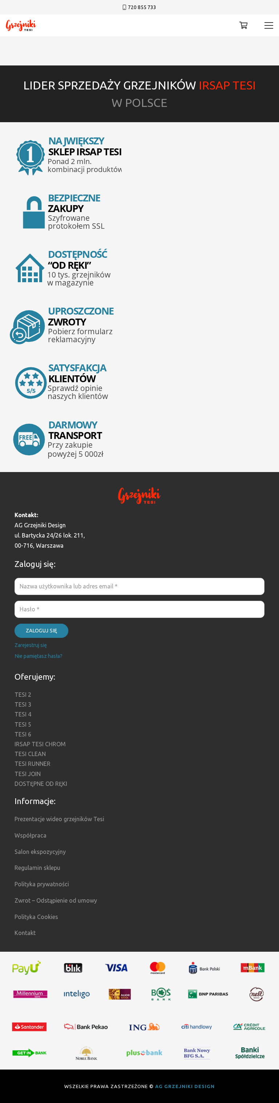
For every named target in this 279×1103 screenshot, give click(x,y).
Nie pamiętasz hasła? (38, 656)
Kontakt (25, 933)
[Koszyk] (244, 25)
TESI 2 (23, 694)
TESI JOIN (28, 774)
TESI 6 (23, 734)
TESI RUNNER (32, 763)
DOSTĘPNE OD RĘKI (41, 783)
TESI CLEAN (30, 754)
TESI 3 (23, 704)
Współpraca (30, 835)
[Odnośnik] (21, 25)
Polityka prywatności (42, 884)
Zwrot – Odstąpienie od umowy (56, 900)
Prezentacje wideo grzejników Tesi (59, 819)
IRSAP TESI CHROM (40, 744)
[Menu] (269, 25)
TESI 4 (23, 714)
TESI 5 (23, 724)
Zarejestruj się (31, 645)
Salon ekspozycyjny (40, 851)
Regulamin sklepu (37, 867)
